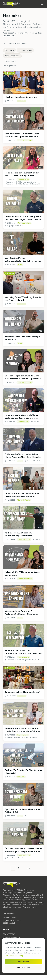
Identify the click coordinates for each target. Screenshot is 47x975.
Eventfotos (9, 50)
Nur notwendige (23, 968)
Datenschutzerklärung (14, 955)
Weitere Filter (10, 61)
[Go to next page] (33, 868)
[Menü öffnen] (41, 3)
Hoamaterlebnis (25, 50)
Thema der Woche (12, 56)
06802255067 (9, 934)
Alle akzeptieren (23, 961)
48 (28, 868)
